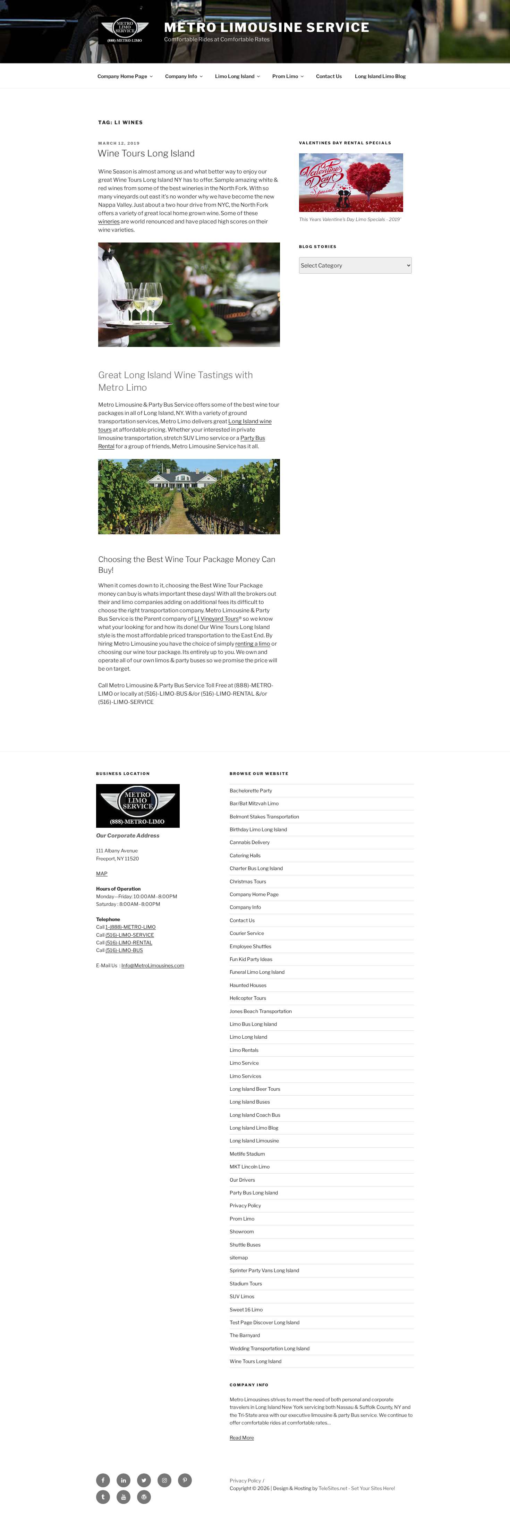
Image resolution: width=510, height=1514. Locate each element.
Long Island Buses (250, 1102)
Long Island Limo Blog (380, 76)
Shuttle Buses (245, 1245)
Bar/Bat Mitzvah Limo (254, 803)
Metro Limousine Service (267, 27)
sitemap (239, 1257)
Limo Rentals (244, 1050)
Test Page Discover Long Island (264, 1322)
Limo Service (244, 1063)
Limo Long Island (234, 76)
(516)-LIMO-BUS (124, 950)
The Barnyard (245, 1335)
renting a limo (252, 643)
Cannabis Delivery (250, 842)
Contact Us (329, 76)
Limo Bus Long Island (253, 1024)
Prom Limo (285, 76)
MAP (102, 873)
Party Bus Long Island (254, 1193)
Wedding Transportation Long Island (269, 1348)
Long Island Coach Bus (255, 1115)
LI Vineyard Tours (216, 618)
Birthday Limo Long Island (258, 829)
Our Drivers (242, 1180)
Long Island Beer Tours (255, 1089)
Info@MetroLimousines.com (152, 965)
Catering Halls (245, 855)
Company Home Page (122, 76)
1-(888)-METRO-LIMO (130, 927)
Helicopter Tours (248, 998)
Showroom (242, 1231)
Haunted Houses (248, 985)
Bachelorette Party (251, 790)
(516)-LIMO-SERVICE (129, 935)
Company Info (181, 76)
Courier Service (247, 933)
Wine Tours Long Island (146, 153)
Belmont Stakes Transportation (264, 816)
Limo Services (245, 1076)
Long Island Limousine (254, 1140)
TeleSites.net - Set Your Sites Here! (356, 1488)
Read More (242, 1437)
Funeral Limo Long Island (257, 972)
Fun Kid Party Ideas (251, 959)
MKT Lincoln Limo (250, 1166)
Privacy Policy (245, 1205)
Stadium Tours (246, 1283)
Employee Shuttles (250, 946)
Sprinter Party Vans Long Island (264, 1270)
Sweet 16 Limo (246, 1309)
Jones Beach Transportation (261, 1011)
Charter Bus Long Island (256, 868)
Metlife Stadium (247, 1154)
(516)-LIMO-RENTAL (128, 942)
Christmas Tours (248, 881)
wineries (109, 221)
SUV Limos (242, 1296)
